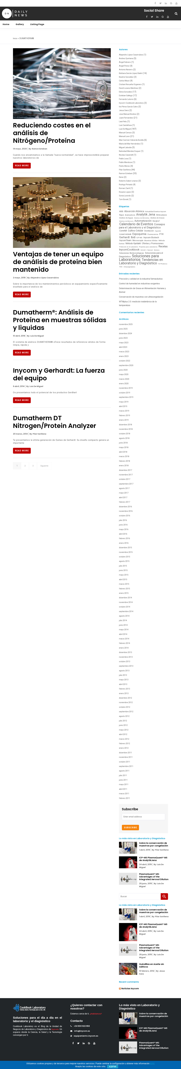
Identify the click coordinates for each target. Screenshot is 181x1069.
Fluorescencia (152, 234)
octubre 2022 (124, 361)
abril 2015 (123, 579)
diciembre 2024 (125, 333)
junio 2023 (123, 338)
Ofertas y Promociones (153, 243)
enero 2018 (124, 465)
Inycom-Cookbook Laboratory (131, 103)
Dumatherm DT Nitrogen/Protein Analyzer (54, 422)
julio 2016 (123, 520)
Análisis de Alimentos (141, 218)
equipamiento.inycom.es (86, 1036)
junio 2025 (123, 329)
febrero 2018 (124, 461)
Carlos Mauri (124, 81)
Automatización (143, 220)
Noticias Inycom (130, 988)
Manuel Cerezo (125, 133)
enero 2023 (124, 356)
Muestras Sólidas (151, 241)
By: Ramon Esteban (37, 148)
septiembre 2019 (126, 397)
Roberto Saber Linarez (128, 181)
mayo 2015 (123, 575)
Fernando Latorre (126, 99)
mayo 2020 (123, 374)
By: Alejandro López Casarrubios (43, 277)
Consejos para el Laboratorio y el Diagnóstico (142, 226)
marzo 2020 (124, 379)
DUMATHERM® (125, 234)
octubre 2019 (124, 393)
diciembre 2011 (125, 753)
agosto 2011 (124, 771)
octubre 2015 (124, 557)
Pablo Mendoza (125, 162)
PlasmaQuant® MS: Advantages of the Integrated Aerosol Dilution (153, 877)
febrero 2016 (124, 538)
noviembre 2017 (126, 475)
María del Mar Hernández (129, 144)
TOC (120, 267)
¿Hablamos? (96, 1013)
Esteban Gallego (126, 95)
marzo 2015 (124, 584)
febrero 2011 (124, 798)
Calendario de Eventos (136, 224)
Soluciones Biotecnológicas (131, 253)
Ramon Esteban (125, 173)
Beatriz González (126, 77)
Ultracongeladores (129, 267)
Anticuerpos (161, 215)
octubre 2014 (124, 607)
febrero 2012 (124, 743)
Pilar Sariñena (125, 170)
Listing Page (37, 24)
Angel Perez (124, 66)
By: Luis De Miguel (35, 336)
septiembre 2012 (126, 712)
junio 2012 (123, 725)
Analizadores (130, 215)
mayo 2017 (123, 493)
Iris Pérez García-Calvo (128, 107)
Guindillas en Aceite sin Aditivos (151, 965)
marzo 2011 (124, 794)
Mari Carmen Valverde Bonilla (131, 140)
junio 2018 (123, 443)
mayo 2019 (123, 402)
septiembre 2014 (126, 611)
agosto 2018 (124, 438)
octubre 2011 (124, 762)
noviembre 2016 (126, 511)
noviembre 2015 (126, 552)
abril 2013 (123, 684)
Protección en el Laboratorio (128, 247)
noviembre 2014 (126, 602)
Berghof (156, 221)
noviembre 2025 (126, 324)
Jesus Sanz (124, 110)
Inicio (15, 38)
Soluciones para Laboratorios (139, 258)
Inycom (55, 1029)
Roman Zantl (124, 188)
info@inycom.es (82, 1031)
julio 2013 (123, 675)
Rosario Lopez (125, 192)
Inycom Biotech (151, 237)
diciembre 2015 (125, 547)
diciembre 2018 (125, 425)
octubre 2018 (124, 434)
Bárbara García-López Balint (130, 73)
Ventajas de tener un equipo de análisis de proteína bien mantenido (58, 262)
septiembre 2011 (126, 766)
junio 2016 (123, 525)
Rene (121, 177)
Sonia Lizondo (125, 196)
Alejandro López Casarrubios (131, 55)
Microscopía (138, 240)
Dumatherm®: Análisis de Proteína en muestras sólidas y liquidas (59, 320)
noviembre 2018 (126, 429)
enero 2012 (124, 748)
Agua (121, 215)
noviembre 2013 (126, 657)
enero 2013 (124, 693)
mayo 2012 (123, 730)
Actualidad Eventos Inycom (155, 212)
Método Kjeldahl (133, 243)
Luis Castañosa (125, 125)
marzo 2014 (124, 639)
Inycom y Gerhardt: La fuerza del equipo (59, 374)
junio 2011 (123, 780)
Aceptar (112, 1067)
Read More (22, 165)
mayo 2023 (123, 343)
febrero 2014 (124, 643)
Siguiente (44, 466)
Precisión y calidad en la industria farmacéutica (140, 279)
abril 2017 (123, 497)
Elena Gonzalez (125, 92)
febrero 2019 (124, 415)
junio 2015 (123, 570)
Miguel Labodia (125, 147)
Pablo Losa (123, 159)
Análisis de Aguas (126, 218)
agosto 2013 (124, 671)
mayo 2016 (123, 529)
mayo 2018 (123, 447)
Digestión (158, 231)
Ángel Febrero (125, 62)
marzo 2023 (124, 352)
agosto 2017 (124, 488)
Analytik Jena (145, 214)
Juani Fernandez (126, 118)
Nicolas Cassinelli (126, 155)
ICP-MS (139, 237)
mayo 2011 (123, 784)
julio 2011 (123, 775)
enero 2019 (124, 420)
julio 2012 (123, 721)
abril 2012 (123, 734)
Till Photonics (162, 264)
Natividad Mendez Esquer (129, 151)
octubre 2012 (124, 707)
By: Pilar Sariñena (37, 434)
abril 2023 (123, 347)
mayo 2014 (123, 629)
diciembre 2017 (125, 470)
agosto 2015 (124, 561)
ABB (121, 211)
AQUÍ (152, 1064)
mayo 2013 (123, 680)
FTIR (161, 234)
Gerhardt (124, 237)
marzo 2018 (124, 456)
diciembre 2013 (125, 652)
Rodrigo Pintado (125, 184)
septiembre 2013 (126, 666)
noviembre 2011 (126, 757)
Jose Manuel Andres (127, 114)
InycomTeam (125, 240)
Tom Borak (123, 199)
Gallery (20, 24)
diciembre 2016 (125, 507)
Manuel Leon (124, 136)
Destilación (149, 231)
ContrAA (123, 230)
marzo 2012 (124, 739)
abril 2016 (123, 534)
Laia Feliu (123, 121)
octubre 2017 (124, 479)
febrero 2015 (124, 589)
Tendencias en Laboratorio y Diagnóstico (141, 261)
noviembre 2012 (126, 702)
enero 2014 (124, 648)
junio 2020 (123, 370)
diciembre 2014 (125, 598)
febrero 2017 (124, 502)
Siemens (156, 250)
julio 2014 (123, 620)
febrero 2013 (124, 689)
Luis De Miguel (125, 129)
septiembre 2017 (126, 484)
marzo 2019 (124, 411)
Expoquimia (139, 234)
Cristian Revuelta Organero (130, 84)
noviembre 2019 (126, 388)
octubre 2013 (124, 661)
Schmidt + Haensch (147, 250)
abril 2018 (123, 452)
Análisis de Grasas (157, 218)
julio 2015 (123, 566)
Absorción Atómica (134, 211)
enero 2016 (124, 543)
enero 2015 (124, 593)
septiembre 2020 (126, 365)
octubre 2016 (124, 516)
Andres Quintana (126, 58)
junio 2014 (123, 625)
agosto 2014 (124, 616)
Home (6, 24)
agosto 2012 (124, 716)
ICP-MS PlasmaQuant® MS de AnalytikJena (153, 859)
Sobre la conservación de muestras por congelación (153, 844)
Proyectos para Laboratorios (148, 247)
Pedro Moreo (124, 166)
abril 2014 (123, 634)
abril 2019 (123, 406)
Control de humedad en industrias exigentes (139, 283)
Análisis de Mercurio (126, 221)
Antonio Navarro (126, 69)
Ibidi (133, 237)
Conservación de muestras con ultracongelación (141, 297)
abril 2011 (123, 789)
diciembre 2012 (125, 698)
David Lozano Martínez (128, 88)
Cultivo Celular (135, 230)
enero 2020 (124, 383)
